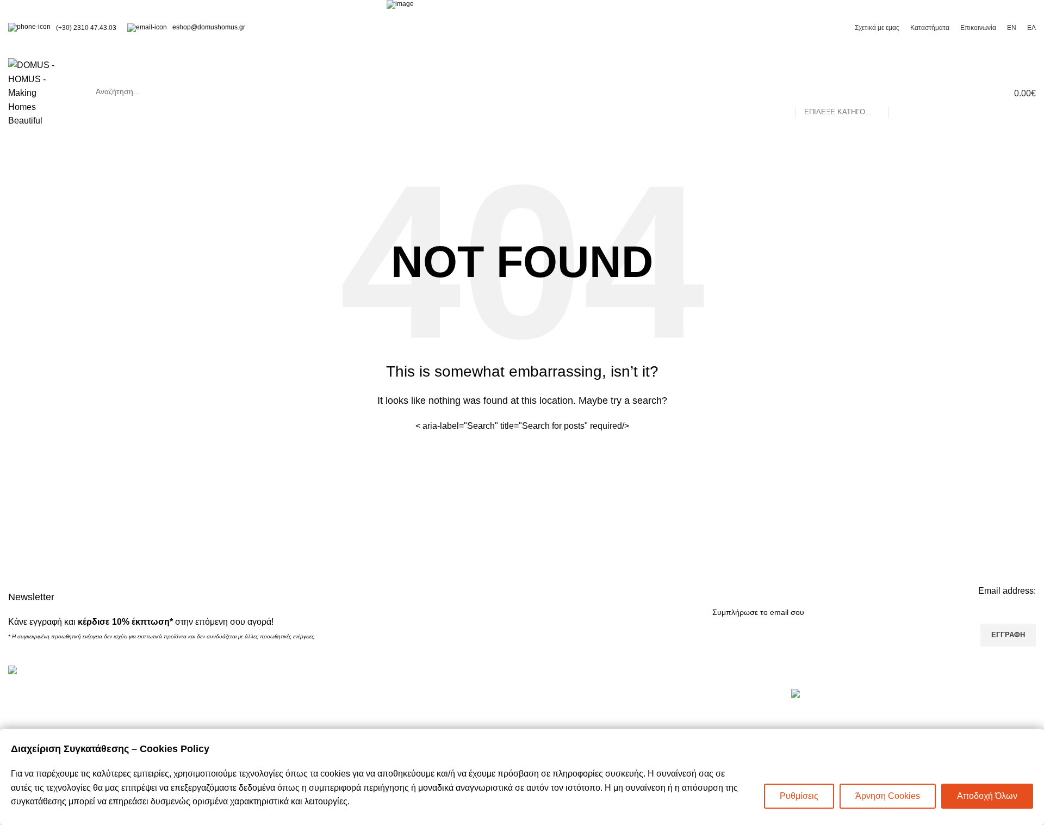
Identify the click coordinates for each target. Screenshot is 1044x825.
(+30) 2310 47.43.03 (86, 28)
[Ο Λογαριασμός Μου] (940, 93)
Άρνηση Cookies (887, 796)
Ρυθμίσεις (799, 796)
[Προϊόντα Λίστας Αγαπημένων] (960, 93)
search (501, 91)
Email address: (1007, 590)
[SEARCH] (901, 91)
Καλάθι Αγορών (299, 694)
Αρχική (543, 694)
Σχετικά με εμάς (559, 714)
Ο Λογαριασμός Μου (308, 714)
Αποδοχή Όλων (987, 796)
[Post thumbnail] (807, 702)
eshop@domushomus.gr (208, 27)
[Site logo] (37, 92)
